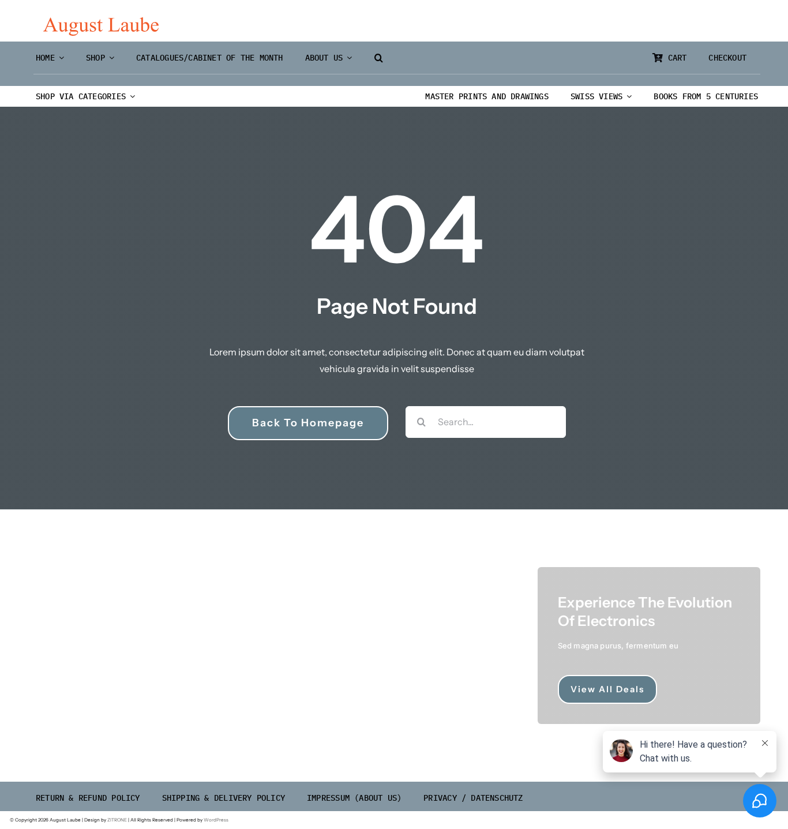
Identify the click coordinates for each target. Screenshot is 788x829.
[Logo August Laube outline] (101, 22)
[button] (378, 58)
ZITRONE (117, 820)
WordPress (216, 820)
